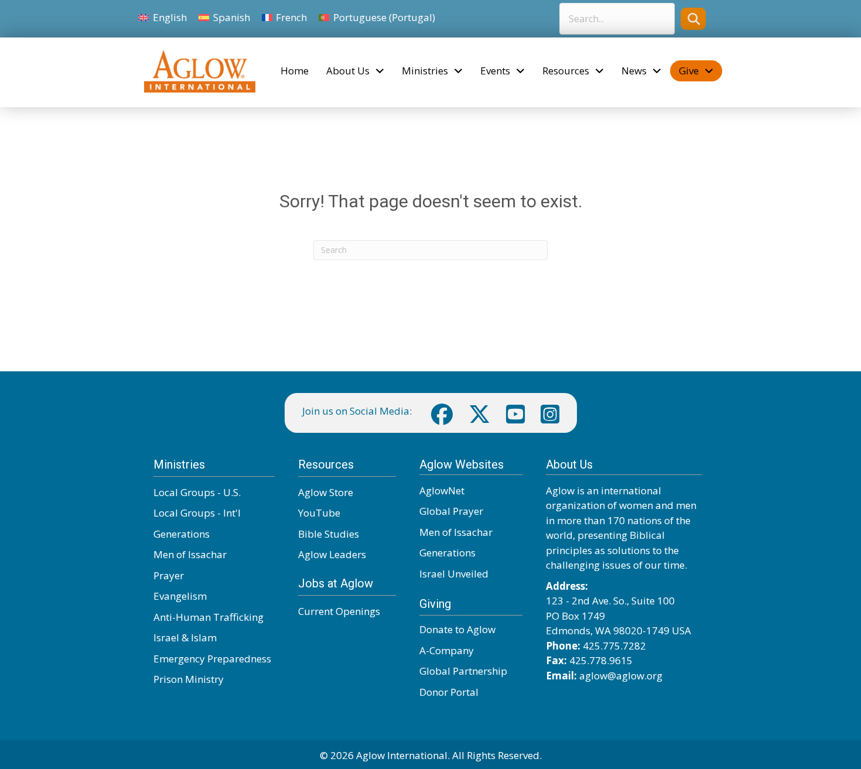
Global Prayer (451, 511)
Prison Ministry (188, 679)
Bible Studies (328, 534)
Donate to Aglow (457, 629)
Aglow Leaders (332, 554)
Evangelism (180, 596)
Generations (181, 534)
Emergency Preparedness (212, 658)
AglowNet (441, 490)
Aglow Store (325, 492)
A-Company (446, 650)
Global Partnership (463, 671)
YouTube (319, 512)
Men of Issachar (190, 554)
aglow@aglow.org (620, 675)
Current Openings (339, 611)
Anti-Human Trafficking (208, 617)
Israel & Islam (185, 637)
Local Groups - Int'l (197, 512)
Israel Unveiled (453, 573)
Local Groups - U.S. (197, 492)
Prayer (168, 575)
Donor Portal (449, 692)
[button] (693, 18)
